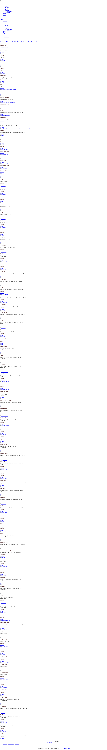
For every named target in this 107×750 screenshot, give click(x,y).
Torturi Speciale (7, 12)
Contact (4, 15)
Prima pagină (5, 2)
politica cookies (17, 744)
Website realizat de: (50, 742)
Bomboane (7, 10)
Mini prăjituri (7, 7)
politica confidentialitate (11, 744)
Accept (61, 748)
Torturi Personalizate (8, 11)
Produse (4, 4)
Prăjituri (6, 6)
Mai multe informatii (67, 748)
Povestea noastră (6, 3)
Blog (3, 14)
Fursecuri (6, 9)
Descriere (2, 52)
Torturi (6, 5)
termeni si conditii (5, 744)
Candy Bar (5, 13)
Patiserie (6, 8)
